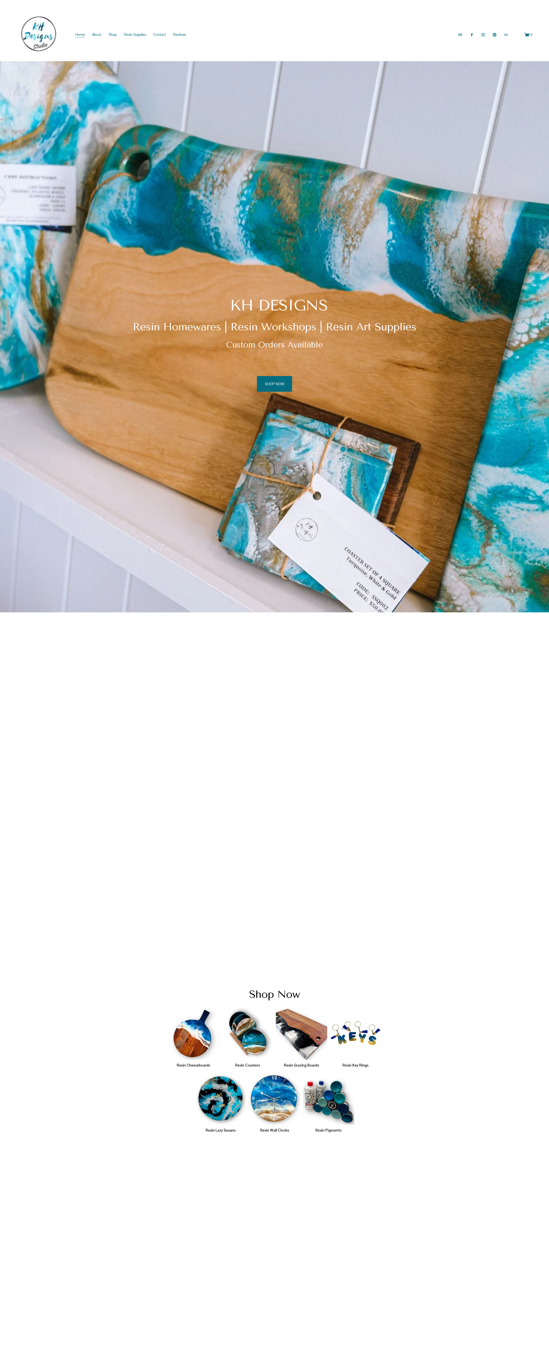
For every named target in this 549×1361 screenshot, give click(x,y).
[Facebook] (472, 35)
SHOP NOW (274, 384)
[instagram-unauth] (483, 35)
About (96, 34)
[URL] (506, 35)
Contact (159, 34)
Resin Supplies (135, 34)
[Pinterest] (494, 35)
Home (80, 34)
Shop (113, 34)
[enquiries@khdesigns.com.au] (460, 35)
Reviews (179, 34)
